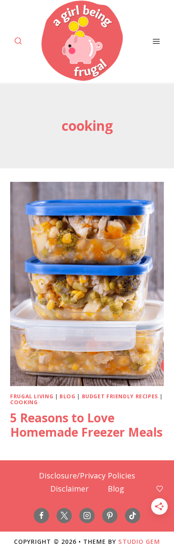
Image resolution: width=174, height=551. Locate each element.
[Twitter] (64, 515)
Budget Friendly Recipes (120, 396)
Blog (68, 396)
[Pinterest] (109, 515)
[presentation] (87, 284)
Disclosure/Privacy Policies (87, 475)
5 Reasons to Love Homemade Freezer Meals (86, 425)
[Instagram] (87, 515)
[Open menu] (156, 41)
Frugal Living (31, 396)
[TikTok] (132, 515)
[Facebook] (41, 515)
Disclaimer (69, 488)
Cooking (24, 402)
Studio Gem (139, 541)
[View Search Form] (18, 41)
